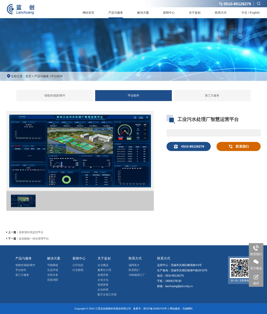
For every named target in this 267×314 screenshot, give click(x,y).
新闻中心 (169, 12)
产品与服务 (115, 12)
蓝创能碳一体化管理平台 (34, 238)
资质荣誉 (103, 284)
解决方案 (143, 12)
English (255, 12)
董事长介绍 (104, 269)
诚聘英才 (134, 265)
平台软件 (57, 76)
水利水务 (52, 274)
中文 (244, 12)
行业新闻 (77, 269)
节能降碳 (52, 265)
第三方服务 (212, 95)
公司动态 (77, 265)
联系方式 (220, 12)
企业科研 (103, 289)
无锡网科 (188, 308)
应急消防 (52, 279)
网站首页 (88, 12)
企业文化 (103, 279)
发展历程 (103, 274)
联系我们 (134, 269)
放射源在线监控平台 (31, 232)
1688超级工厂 (137, 274)
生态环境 (52, 269)
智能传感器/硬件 (54, 95)
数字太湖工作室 (107, 294)
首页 (28, 76)
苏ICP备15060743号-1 (156, 308)
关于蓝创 (195, 12)
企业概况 (103, 265)
